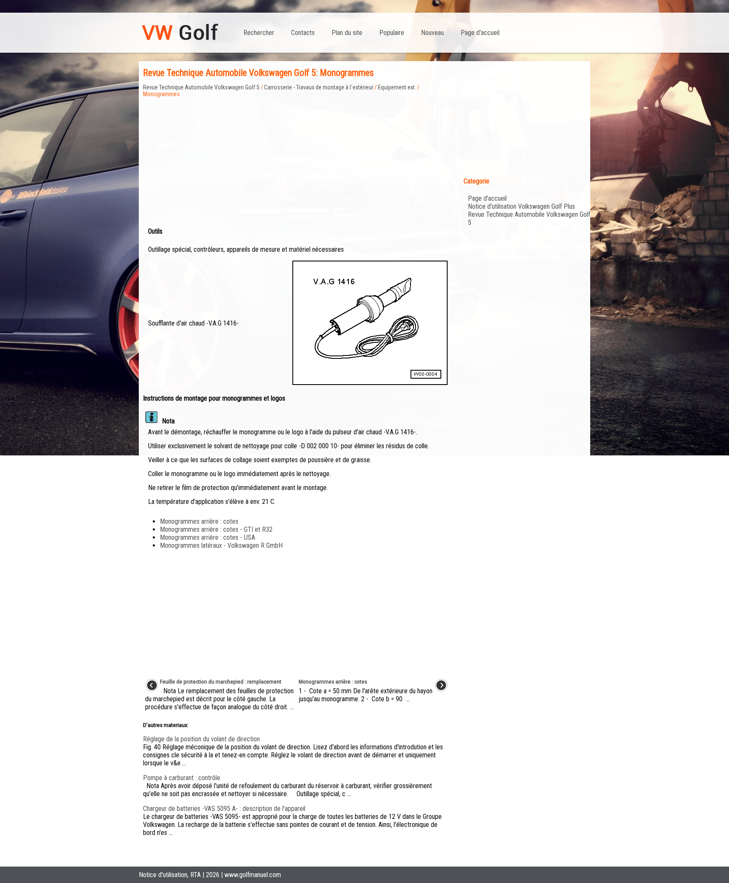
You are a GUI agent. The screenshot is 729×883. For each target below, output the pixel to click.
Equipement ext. (397, 87)
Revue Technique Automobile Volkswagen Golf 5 (201, 87)
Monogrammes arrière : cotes (199, 521)
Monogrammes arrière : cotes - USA (207, 537)
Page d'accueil (480, 33)
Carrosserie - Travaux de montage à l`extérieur (318, 87)
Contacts (303, 33)
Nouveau (432, 33)
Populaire (391, 33)
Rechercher (258, 33)
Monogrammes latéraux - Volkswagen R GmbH (221, 545)
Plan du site (347, 33)
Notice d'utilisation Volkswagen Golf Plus (521, 206)
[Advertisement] (296, 156)
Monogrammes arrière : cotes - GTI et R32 (216, 529)
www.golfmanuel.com (252, 875)
